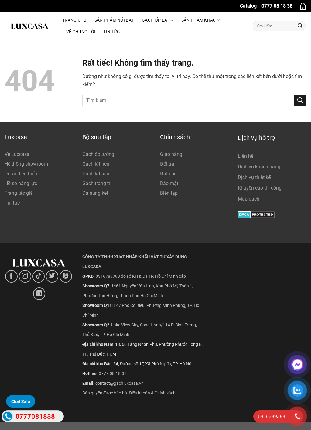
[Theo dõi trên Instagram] (25, 276)
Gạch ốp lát (155, 20)
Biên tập (169, 193)
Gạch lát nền (95, 164)
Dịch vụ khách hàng (259, 167)
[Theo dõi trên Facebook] (11, 276)
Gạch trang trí (96, 183)
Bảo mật (169, 183)
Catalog (248, 6)
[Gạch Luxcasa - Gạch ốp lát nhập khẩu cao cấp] (29, 25)
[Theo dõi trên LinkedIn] (39, 293)
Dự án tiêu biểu (21, 174)
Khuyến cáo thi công (260, 188)
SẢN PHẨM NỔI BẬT (114, 20)
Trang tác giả (19, 193)
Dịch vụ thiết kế (254, 177)
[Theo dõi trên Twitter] (52, 276)
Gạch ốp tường (98, 154)
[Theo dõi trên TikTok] (38, 276)
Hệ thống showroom (26, 164)
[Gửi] (300, 26)
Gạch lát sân (95, 174)
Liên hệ (245, 156)
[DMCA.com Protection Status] (256, 214)
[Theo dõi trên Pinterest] (66, 276)
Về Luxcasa (17, 154)
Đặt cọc (168, 174)
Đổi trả (167, 164)
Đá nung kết (95, 193)
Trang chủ (74, 20)
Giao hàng (171, 154)
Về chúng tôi (80, 31)
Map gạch (248, 199)
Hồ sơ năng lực (21, 183)
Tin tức (111, 31)
